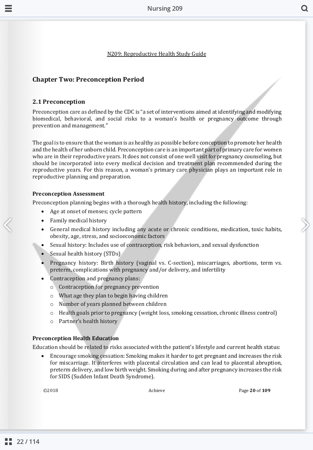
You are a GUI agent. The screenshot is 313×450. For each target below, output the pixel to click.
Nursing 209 (164, 8)
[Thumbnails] (8, 441)
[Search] (304, 8)
